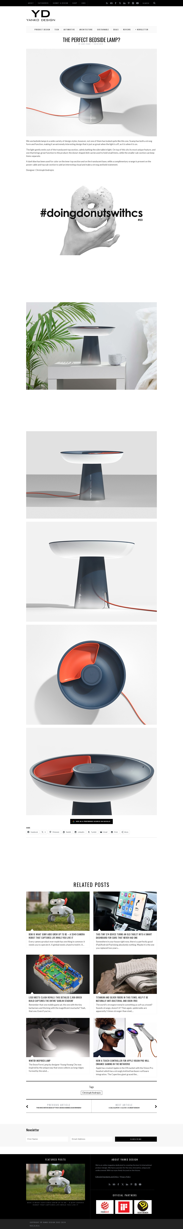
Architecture (86, 29)
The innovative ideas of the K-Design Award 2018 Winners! (58, 1106)
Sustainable (103, 29)
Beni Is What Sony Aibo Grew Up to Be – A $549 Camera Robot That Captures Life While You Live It (57, 936)
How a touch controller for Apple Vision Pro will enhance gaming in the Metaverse (122, 1062)
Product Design (42, 29)
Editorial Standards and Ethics (107, 1177)
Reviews (127, 29)
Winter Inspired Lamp (40, 1060)
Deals (116, 29)
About (31, 3)
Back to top (34, 1225)
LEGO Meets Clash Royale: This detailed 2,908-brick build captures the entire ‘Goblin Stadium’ (55, 999)
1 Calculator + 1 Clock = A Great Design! (124, 1106)
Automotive (69, 29)
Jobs (83, 3)
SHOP (74, 3)
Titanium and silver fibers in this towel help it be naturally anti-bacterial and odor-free (122, 999)
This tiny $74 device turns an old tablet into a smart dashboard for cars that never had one (124, 936)
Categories (43, 3)
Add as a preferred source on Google (93, 821)
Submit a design (60, 3)
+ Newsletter (141, 29)
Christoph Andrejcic (91, 1092)
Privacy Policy (125, 1177)
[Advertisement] (111, 15)
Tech (57, 29)
